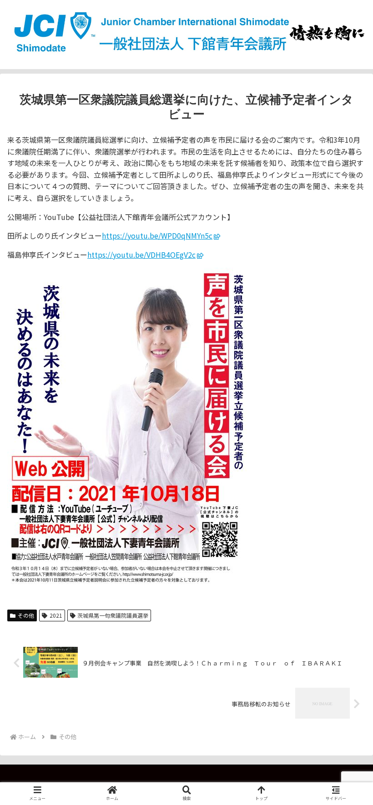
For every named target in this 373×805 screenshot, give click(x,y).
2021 (56, 615)
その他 (26, 615)
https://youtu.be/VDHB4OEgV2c (141, 254)
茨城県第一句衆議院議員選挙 (112, 615)
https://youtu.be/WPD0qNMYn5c (157, 235)
